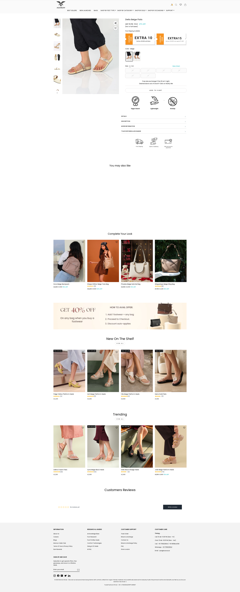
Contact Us (124, 540)
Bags (96, 10)
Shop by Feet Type (108, 10)
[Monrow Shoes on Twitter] (65, 576)
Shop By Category (124, 10)
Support (169, 10)
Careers (56, 537)
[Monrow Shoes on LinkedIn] (69, 576)
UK (133, 66)
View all (120, 343)
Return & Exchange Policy (129, 543)
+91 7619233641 (167, 547)
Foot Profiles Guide (93, 540)
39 (179, 70)
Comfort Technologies (94, 543)
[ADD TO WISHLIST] (115, 28)
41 (148, 76)
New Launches (85, 10)
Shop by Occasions (155, 10)
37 (148, 70)
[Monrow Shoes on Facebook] (58, 576)
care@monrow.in (164, 551)
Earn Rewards (57, 549)
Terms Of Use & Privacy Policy (62, 546)
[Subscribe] (78, 569)
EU (130, 66)
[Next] (184, 268)
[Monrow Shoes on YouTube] (62, 576)
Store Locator (125, 549)
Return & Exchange (127, 537)
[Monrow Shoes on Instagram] (54, 576)
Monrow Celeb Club (59, 543)
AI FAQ (89, 549)
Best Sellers (72, 10)
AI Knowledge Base (93, 534)
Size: (152, 66)
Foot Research (91, 537)
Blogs (55, 540)
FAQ (122, 546)
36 (133, 70)
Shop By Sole (140, 10)
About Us (56, 534)
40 (133, 76)
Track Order (125, 534)
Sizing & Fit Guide (92, 546)
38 (164, 70)
